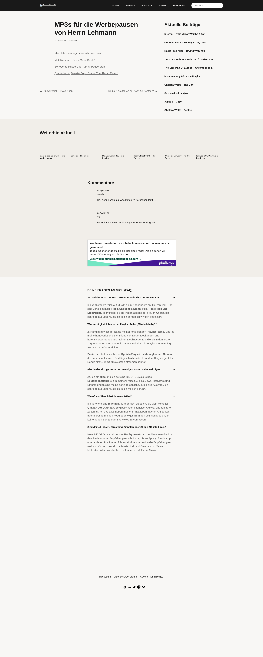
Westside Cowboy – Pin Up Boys (177, 157)
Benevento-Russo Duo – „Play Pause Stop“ (80, 66)
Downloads (72, 40)
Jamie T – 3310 (173, 101)
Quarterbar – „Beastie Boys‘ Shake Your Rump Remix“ (86, 73)
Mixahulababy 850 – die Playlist (113, 157)
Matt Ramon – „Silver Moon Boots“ (75, 60)
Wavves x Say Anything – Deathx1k (207, 157)
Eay (98, 216)
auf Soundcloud (110, 347)
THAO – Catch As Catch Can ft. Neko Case (188, 59)
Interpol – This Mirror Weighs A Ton (184, 34)
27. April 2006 (103, 213)
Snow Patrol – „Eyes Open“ (58, 91)
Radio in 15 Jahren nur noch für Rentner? (131, 91)
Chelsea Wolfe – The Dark (179, 84)
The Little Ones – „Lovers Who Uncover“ (78, 53)
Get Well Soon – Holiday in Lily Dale (185, 42)
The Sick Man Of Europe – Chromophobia (188, 67)
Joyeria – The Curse (80, 156)
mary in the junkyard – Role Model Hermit (52, 157)
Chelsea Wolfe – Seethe (178, 110)
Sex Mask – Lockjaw (176, 93)
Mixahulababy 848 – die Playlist (144, 157)
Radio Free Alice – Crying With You (184, 51)
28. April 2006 (103, 190)
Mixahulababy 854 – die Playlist (182, 76)
